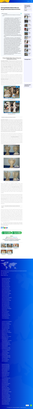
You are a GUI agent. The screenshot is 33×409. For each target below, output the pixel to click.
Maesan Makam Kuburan (5, 402)
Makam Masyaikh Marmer (5, 390)
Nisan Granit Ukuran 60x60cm (6, 383)
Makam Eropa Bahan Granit (6, 292)
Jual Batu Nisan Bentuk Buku (6, 368)
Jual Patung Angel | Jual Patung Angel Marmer (10, 117)
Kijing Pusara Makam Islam (5, 279)
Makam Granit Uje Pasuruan (6, 394)
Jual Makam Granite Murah (5, 397)
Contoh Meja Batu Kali (5, 382)
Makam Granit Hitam (5, 358)
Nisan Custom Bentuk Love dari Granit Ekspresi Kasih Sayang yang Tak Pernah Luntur (30, 24)
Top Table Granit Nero (5, 380)
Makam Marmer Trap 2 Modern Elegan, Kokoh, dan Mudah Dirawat (30, 49)
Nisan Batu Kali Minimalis (5, 384)
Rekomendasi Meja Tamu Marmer (6, 340)
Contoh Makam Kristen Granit (6, 355)
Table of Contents (4, 13)
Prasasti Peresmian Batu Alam (6, 278)
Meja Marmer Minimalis (5, 379)
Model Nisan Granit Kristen (5, 364)
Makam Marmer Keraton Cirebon (6, 336)
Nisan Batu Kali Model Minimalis (6, 344)
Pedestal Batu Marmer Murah (6, 315)
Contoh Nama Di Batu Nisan (6, 367)
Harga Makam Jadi (4, 386)
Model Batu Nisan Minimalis (5, 372)
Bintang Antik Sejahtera (16, 407)
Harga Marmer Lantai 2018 (5, 294)
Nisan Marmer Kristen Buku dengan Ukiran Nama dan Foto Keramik (30, 16)
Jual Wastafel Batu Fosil (5, 316)
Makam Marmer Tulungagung (6, 398)
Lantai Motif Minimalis (5, 339)
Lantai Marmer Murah (5, 335)
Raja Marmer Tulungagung (5, 322)
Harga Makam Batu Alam (5, 359)
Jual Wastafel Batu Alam (5, 375)
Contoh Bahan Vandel (5, 329)
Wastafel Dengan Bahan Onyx (6, 348)
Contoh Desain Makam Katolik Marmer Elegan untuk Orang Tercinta (30, 37)
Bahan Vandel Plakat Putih (5, 305)
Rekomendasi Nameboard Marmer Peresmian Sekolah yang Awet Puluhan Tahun (30, 29)
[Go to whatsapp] (31, 405)
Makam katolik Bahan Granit (6, 401)
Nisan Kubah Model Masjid (5, 282)
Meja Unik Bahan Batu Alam (5, 304)
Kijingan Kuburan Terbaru (5, 387)
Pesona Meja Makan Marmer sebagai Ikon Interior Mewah (30, 53)
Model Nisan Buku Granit (5, 337)
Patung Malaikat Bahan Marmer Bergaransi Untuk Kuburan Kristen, (11, 222)
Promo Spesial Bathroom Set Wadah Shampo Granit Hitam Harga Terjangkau (30, 20)
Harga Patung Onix (4, 309)
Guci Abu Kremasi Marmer (5, 311)
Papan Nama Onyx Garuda (6, 285)
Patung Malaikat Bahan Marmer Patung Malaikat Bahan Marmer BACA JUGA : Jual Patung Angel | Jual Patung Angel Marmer (13, 35)
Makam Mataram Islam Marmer (6, 290)
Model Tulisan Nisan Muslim (6, 365)
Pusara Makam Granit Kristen (6, 281)
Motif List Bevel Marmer (5, 312)
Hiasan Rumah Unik (4, 376)
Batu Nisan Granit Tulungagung (6, 293)
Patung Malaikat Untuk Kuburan (4, 119)
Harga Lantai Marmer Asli (5, 296)
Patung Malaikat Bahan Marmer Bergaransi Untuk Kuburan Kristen (12, 58)
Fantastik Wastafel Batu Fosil (6, 343)
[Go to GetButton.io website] (31, 407)
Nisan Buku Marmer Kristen (5, 301)
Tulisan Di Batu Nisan (5, 371)
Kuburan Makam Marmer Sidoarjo (6, 391)
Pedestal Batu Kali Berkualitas (6, 286)
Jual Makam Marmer (5, 351)
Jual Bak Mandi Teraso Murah (6, 347)
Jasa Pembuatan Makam (5, 352)
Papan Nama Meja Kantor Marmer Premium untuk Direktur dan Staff (30, 33)
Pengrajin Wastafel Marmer (6, 289)
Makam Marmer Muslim (5, 393)
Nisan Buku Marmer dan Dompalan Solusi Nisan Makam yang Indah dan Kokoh (30, 41)
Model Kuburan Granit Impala (6, 395)
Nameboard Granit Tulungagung (6, 308)
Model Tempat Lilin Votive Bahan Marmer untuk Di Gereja (30, 45)
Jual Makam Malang (5, 354)
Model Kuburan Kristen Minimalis (6, 300)
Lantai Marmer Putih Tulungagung (7, 297)
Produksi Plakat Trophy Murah (6, 307)
